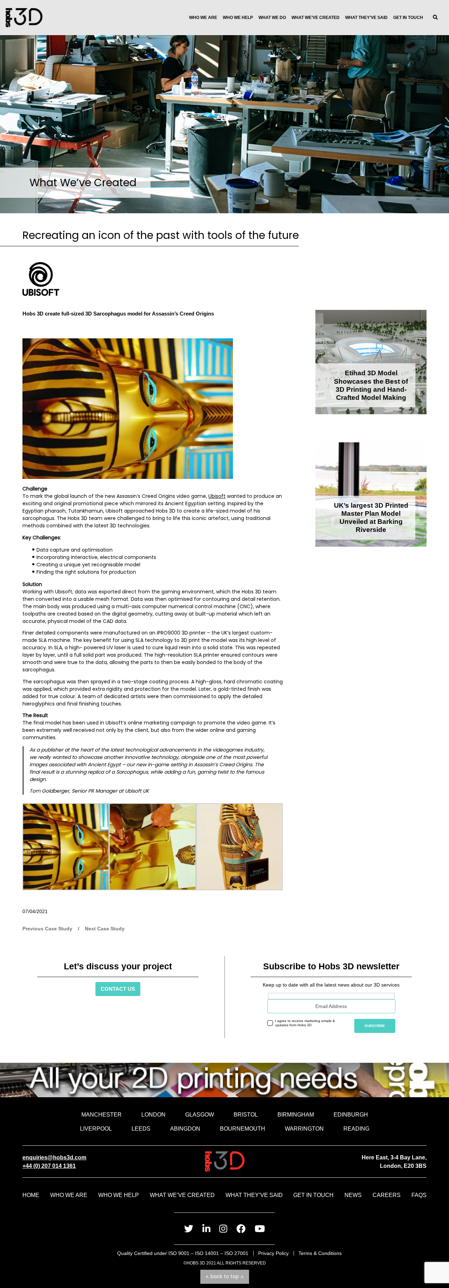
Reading (356, 1128)
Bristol (246, 1114)
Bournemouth (242, 1128)
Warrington (304, 1128)
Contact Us (118, 989)
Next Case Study (105, 928)
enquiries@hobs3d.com (54, 1157)
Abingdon (185, 1128)
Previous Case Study (47, 928)
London (153, 1114)
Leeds (141, 1128)
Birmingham (295, 1114)
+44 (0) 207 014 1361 (49, 1166)
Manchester (101, 1114)
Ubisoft (217, 496)
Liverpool (96, 1128)
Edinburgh (351, 1114)
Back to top (224, 1276)
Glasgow (199, 1114)
